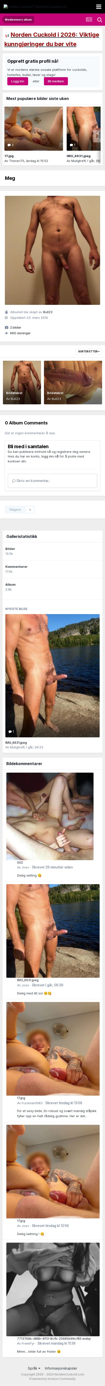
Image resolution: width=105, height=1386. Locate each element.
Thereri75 (16, 161)
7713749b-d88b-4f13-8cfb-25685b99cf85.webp (54, 1338)
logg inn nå (50, 456)
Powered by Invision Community (52, 1379)
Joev (25, 867)
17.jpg (9, 156)
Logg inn (17, 81)
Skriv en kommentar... (33, 481)
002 (20, 862)
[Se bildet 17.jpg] (33, 129)
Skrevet (52, 867)
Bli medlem (56, 81)
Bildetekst (14, 393)
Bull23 (47, 312)
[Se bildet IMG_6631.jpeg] (52, 675)
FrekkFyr (28, 1343)
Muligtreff (78, 161)
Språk (33, 1368)
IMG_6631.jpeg (79, 156)
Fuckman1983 (32, 1103)
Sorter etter (88, 351)
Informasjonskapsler (61, 1368)
